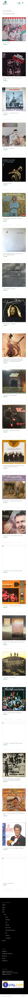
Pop (6, 922)
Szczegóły (19, 49)
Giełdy (3, 907)
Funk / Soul (8, 927)
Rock (7, 917)
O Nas (3, 909)
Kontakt (3, 940)
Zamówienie (4, 960)
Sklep (3, 912)
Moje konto (4, 956)
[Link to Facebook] (25, 996)
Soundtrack (8, 938)
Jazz (6, 932)
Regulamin (4, 951)
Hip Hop (7, 925)
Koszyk (3, 958)
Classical (7, 935)
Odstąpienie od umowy (7, 953)
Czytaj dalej (8, 295)
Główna (3, 905)
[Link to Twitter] (23, 996)
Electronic (8, 919)
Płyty (5, 914)
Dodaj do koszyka (8, 49)
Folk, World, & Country (10, 930)
